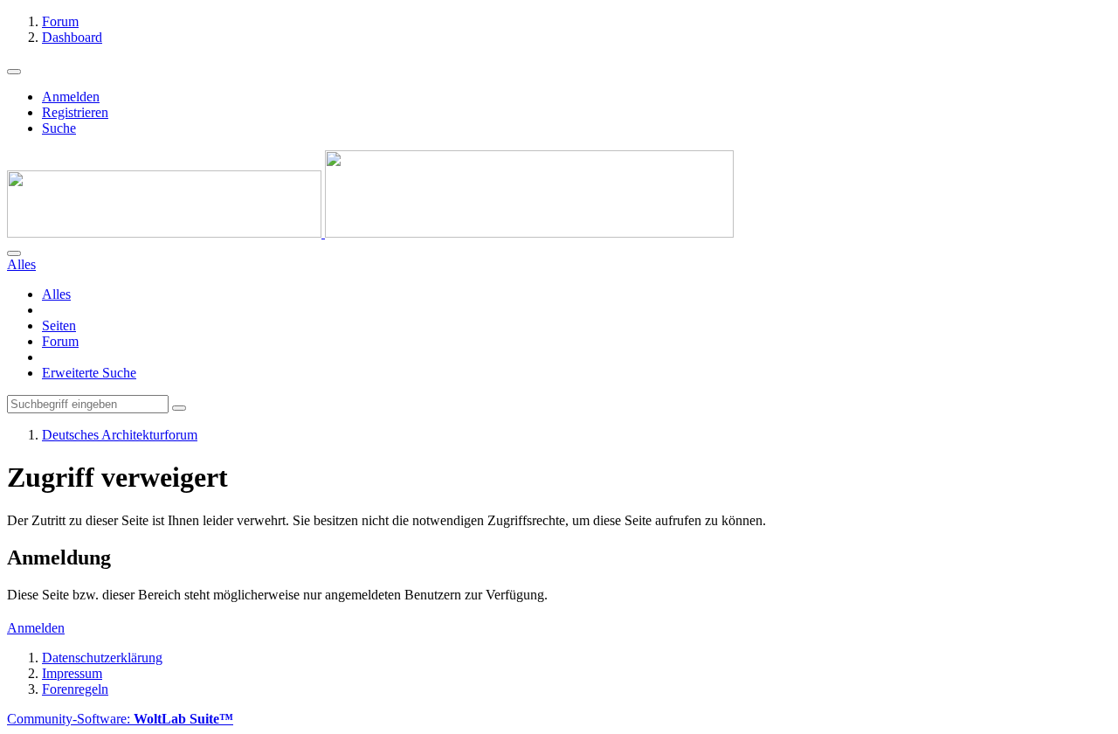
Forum (60, 341)
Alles (56, 294)
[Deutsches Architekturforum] (370, 232)
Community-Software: (120, 718)
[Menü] (14, 71)
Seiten (59, 325)
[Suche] (14, 253)
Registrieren (75, 112)
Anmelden (71, 96)
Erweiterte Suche (89, 372)
